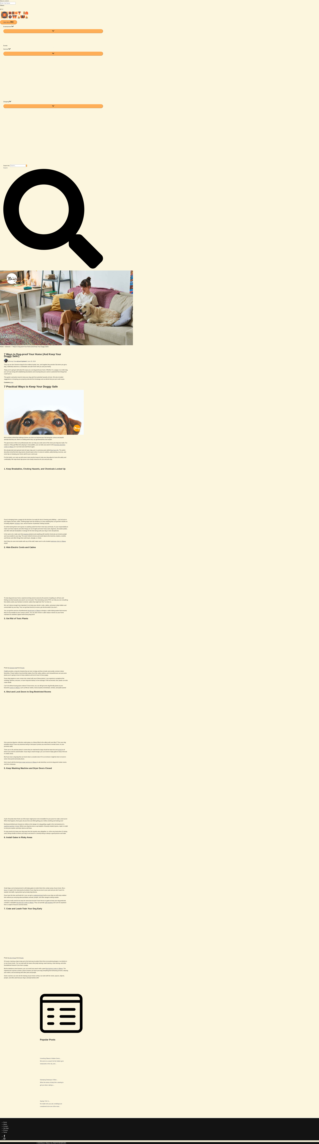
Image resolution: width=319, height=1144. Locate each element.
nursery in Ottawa (14, 687)
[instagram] (4, 1139)
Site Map (6, 1128)
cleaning (25, 534)
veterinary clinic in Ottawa (58, 541)
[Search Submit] (26, 166)
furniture (17, 523)
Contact (5, 1126)
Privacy (5, 1130)
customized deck (38, 895)
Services (5, 49)
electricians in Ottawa (34, 610)
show (11, 382)
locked (60, 749)
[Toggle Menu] (53, 31)
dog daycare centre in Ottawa (25, 902)
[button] (13, 27)
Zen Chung (12, 958)
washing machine (9, 826)
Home (5, 1122)
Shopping (6, 101)
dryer (17, 826)
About (5, 1124)
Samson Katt (13, 668)
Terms (5, 1132)
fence (5, 890)
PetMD (6, 671)
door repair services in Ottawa (28, 762)
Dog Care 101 (54, 450)
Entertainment (7, 26)
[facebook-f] (4, 1136)
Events (5, 45)
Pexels (22, 668)
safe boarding (49, 902)
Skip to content (4, 1)
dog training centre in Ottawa (54, 968)
